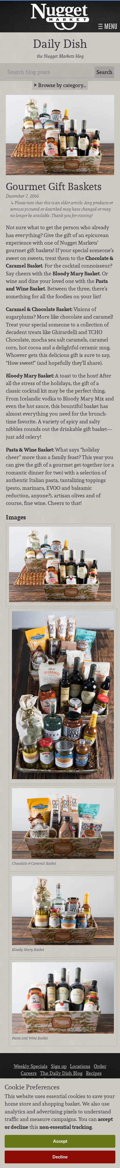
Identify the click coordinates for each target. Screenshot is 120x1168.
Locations (80, 1066)
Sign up (59, 1066)
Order (100, 1066)
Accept (60, 1141)
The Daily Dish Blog (61, 1073)
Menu (110, 26)
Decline (60, 1156)
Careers (29, 1073)
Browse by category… (62, 85)
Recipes (94, 1073)
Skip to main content (27, 4)
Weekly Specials (30, 1066)
